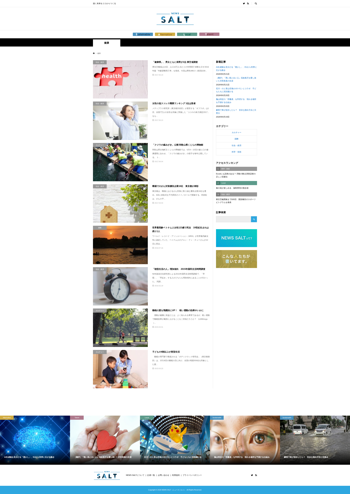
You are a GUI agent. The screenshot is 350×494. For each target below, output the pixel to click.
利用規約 (176, 475)
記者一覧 (151, 475)
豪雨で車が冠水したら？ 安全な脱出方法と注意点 (236, 111)
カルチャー (236, 132)
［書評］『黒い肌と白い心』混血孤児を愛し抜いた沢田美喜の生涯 (236, 79)
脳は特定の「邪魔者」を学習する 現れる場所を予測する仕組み (236, 100)
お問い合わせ (163, 475)
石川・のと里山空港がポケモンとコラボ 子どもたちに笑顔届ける (236, 90)
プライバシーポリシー (192, 475)
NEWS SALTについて (135, 475)
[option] (35, 440)
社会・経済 (236, 145)
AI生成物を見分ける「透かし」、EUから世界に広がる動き (236, 68)
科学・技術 (236, 152)
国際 (236, 139)
